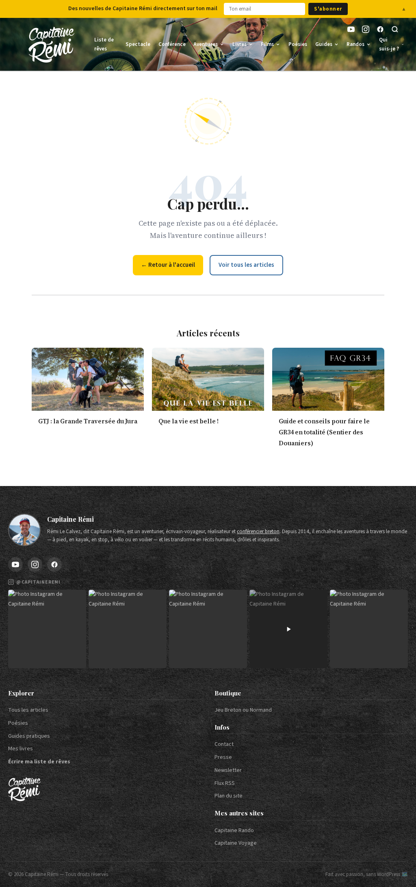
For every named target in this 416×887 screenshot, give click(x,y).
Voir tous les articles (246, 264)
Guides (323, 44)
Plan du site (228, 796)
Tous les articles (28, 710)
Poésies (297, 44)
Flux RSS (224, 783)
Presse (223, 757)
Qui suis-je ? (389, 44)
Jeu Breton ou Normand (243, 710)
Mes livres (20, 749)
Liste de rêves (104, 44)
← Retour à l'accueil (168, 264)
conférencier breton (258, 531)
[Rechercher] (394, 29)
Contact (224, 744)
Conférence (172, 44)
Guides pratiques (29, 736)
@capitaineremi (38, 582)
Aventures (205, 44)
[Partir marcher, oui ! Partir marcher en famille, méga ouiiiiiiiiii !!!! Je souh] (288, 629)
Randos (355, 44)
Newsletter (228, 770)
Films (267, 44)
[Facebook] (380, 29)
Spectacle (138, 44)
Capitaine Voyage (235, 843)
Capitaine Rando (234, 830)
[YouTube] (351, 29)
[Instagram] (365, 29)
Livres (239, 44)
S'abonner (328, 9)
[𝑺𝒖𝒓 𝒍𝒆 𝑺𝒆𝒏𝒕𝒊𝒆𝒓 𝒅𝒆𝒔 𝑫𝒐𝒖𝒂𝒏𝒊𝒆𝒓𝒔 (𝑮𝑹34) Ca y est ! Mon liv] (128, 629)
